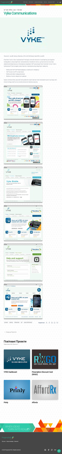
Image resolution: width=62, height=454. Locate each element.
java (14, 10)
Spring (11, 322)
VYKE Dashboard (10, 372)
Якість (45, 2)
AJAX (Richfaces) (28, 322)
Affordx (35, 402)
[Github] (52, 450)
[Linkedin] (45, 450)
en (57, 2)
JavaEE (6, 322)
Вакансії (50, 2)
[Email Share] (57, 323)
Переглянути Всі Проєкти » (11, 344)
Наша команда (38, 2)
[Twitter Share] (46, 323)
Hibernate (16, 322)
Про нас (25, 2)
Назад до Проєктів (11, 332)
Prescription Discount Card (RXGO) (42, 373)
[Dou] (55, 450)
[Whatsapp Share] (54, 323)
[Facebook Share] (49, 323)
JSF (21, 322)
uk (60, 2)
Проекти (31, 2)
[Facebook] (48, 450)
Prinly (6, 402)
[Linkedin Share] (52, 323)
